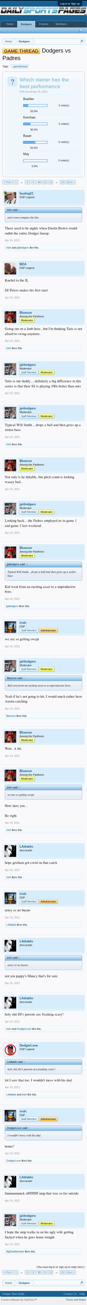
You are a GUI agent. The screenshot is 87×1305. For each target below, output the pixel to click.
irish (8, 247)
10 (39, 182)
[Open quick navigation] (81, 41)
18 (62, 182)
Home (9, 24)
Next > (70, 182)
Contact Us (70, 1293)
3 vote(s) (63, 123)
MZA (23, 264)
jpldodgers (23, 247)
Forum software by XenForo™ (19, 1299)
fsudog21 (26, 193)
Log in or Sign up (70, 3)
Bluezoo (26, 312)
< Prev (7, 182)
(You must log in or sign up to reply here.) (60, 1267)
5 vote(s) (63, 142)
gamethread (20, 66)
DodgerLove (24, 1028)
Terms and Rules (76, 1299)
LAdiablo (26, 846)
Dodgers (26, 24)
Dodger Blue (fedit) (13, 1293)
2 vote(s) (63, 105)
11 (45, 182)
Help (82, 1293)
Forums (43, 24)
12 (50, 182)
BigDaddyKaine (15, 1251)
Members (61, 24)
